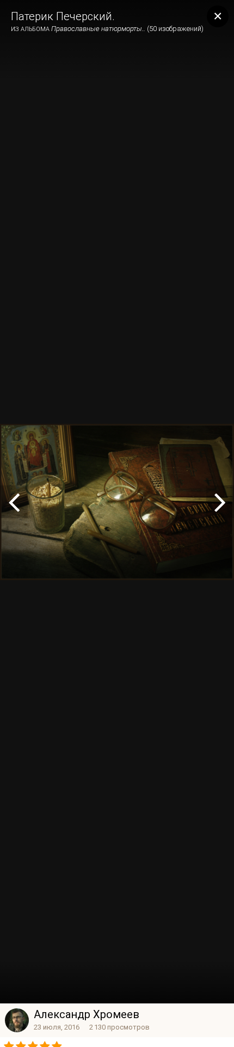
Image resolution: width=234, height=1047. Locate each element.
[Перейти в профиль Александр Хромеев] (17, 1020)
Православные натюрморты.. (98, 29)
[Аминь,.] (14, 501)
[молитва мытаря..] (220, 501)
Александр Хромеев (86, 1014)
